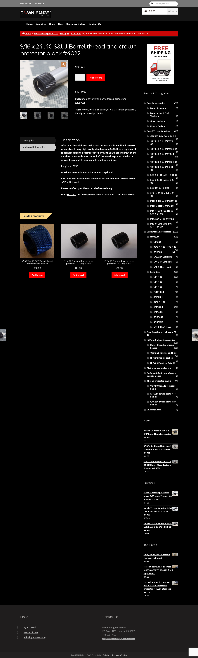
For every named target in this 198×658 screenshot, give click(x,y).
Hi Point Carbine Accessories (161, 340)
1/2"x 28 (157, 242)
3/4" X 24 (158, 297)
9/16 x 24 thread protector (121, 109)
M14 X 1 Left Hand (162, 327)
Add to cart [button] (37, 275)
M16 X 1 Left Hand (162, 267)
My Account (25, 3)
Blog (60, 24)
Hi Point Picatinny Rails (161, 363)
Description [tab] (28, 140)
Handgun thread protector (89, 113)
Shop (52, 24)
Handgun (64, 33)
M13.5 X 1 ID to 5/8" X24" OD (164, 201)
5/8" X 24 (158, 307)
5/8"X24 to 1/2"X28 (159, 188)
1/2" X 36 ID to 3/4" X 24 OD (163, 162)
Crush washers (157, 121)
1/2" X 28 (158, 277)
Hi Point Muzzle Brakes (161, 358)
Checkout (39, 3)
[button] (63, 64)
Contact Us (94, 24)
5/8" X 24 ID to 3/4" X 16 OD (164, 175)
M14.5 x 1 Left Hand (163, 262)
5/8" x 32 (158, 312)
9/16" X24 (158, 322)
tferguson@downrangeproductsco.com (118, 639)
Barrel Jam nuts (158, 108)
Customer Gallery (75, 24)
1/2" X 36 (158, 287)
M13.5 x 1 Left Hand (163, 257)
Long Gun (155, 272)
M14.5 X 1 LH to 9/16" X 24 (163, 219)
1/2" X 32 (158, 282)
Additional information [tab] (33, 147)
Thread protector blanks (159, 381)
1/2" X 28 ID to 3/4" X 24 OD (163, 149)
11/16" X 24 (159, 292)
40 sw (85, 109)
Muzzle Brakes (157, 126)
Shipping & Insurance (34, 637)
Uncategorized (154, 410)
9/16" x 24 (76, 33)
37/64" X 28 (159, 302)
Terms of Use (31, 632)
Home (29, 24)
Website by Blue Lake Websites (115, 655)
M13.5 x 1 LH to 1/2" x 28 (162, 206)
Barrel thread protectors (46, 33)
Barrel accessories (156, 103)
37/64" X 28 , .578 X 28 (165, 247)
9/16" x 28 (158, 317)
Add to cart (96, 77)
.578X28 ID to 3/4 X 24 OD (163, 136)
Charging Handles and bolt (163, 353)
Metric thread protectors (159, 368)
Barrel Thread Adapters (158, 131)
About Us (41, 24)
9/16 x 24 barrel (97, 109)
